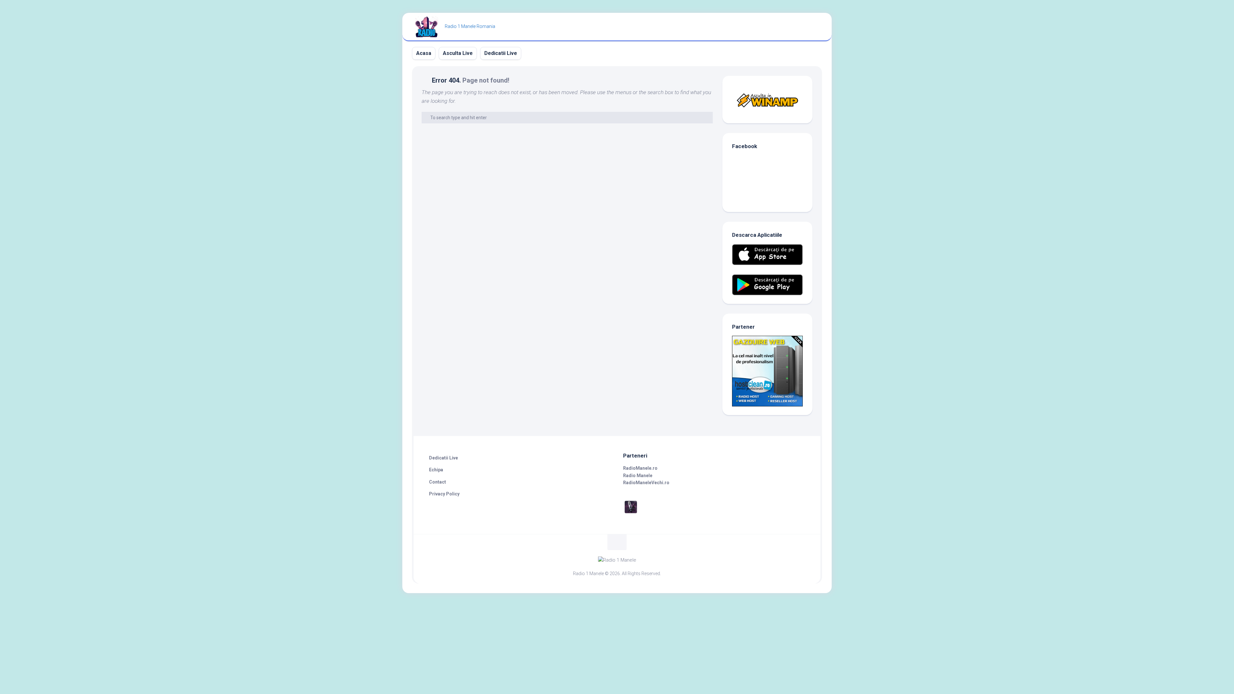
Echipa (436, 469)
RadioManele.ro (640, 468)
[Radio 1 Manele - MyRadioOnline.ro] (631, 513)
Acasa (423, 53)
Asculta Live (458, 53)
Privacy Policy (444, 493)
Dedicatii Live (500, 53)
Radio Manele (637, 475)
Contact (437, 482)
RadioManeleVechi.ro (646, 482)
